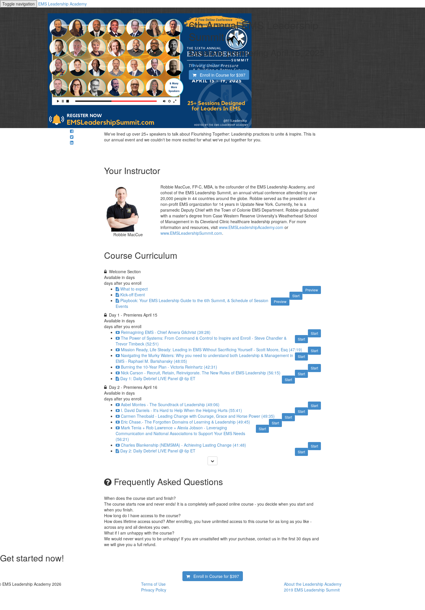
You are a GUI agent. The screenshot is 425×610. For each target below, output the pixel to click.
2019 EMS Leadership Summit (312, 590)
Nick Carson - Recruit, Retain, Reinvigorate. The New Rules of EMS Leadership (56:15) (200, 373)
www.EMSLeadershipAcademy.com (251, 227)
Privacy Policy (153, 590)
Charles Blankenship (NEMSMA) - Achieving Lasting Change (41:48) (183, 445)
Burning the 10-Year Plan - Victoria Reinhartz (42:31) (169, 367)
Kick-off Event (132, 294)
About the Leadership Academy (312, 584)
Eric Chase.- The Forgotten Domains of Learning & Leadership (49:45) (185, 422)
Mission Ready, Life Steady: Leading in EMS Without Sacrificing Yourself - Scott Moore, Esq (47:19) (211, 349)
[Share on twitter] (71, 137)
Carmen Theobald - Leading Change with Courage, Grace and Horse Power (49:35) (198, 416)
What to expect (134, 289)
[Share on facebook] (71, 131)
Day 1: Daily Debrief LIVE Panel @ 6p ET (157, 378)
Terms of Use (153, 584)
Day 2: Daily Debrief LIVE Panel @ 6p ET (157, 451)
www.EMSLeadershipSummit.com (191, 233)
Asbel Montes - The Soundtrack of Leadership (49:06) (170, 404)
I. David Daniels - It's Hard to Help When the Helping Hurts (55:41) (181, 410)
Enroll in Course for (220, 75)
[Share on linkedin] (71, 142)
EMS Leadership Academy (62, 4)
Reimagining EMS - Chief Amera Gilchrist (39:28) (165, 332)
